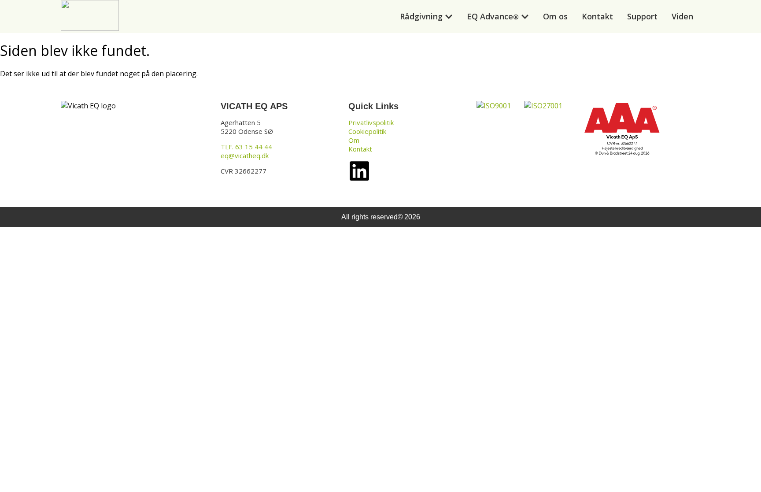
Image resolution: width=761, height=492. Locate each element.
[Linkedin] (359, 171)
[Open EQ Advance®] (525, 17)
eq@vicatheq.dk (245, 155)
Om (353, 140)
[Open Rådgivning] (449, 17)
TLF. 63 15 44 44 (246, 146)
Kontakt (360, 148)
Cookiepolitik (367, 131)
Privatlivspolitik (371, 122)
